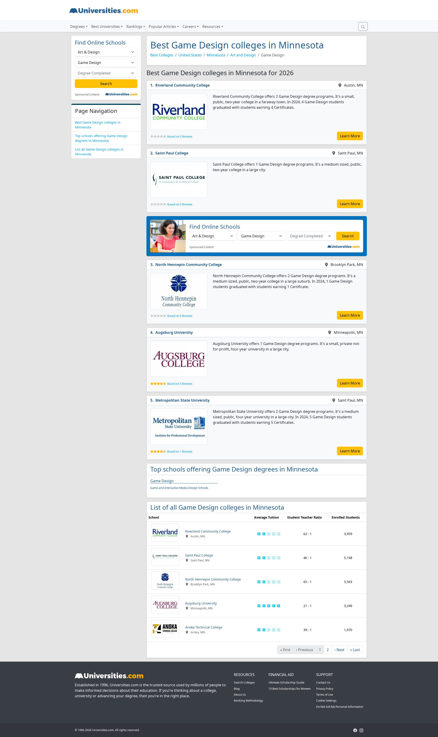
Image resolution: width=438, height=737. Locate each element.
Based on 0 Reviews (179, 136)
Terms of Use (324, 695)
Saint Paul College (171, 153)
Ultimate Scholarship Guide (286, 682)
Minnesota (216, 55)
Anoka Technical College (203, 627)
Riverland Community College (182, 85)
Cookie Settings (326, 701)
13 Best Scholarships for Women (290, 689)
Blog (237, 689)
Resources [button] (211, 26)
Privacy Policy (324, 689)
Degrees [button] (77, 26)
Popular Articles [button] (162, 26)
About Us (240, 695)
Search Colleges (244, 682)
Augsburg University (174, 332)
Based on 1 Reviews (179, 451)
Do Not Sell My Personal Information (339, 707)
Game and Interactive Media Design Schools (179, 488)
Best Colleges (161, 55)
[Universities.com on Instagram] (361, 730)
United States (190, 55)
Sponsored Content (87, 94)
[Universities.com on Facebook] (355, 730)
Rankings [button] (134, 26)
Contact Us (323, 682)
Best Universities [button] (105, 26)
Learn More (350, 135)
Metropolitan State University (182, 400)
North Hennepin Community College (188, 264)
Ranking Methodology (248, 701)
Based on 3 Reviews (179, 384)
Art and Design (243, 55)
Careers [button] (189, 26)
